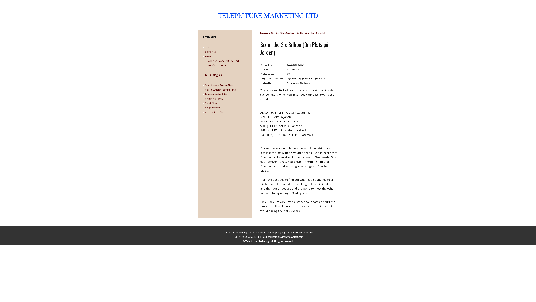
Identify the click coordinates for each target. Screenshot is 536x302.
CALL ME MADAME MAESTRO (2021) (224, 60)
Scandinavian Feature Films (219, 85)
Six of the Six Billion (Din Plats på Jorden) (311, 33)
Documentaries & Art (216, 94)
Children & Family (214, 98)
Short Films (211, 103)
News (208, 56)
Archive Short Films (215, 112)
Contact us (210, 51)
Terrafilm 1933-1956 (217, 65)
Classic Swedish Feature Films (220, 89)
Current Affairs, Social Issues (285, 33)
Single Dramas (212, 107)
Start (207, 47)
